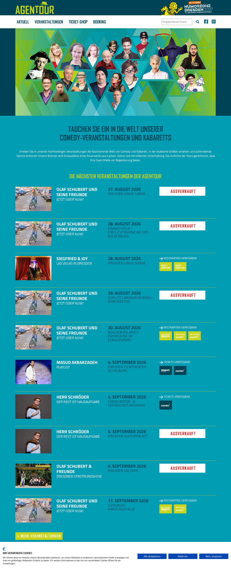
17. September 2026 (128, 500)
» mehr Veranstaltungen (39, 536)
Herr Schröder (72, 397)
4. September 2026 (127, 362)
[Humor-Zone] (187, 7)
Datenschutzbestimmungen (119, 546)
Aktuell (23, 21)
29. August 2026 (124, 293)
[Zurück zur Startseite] (34, 8)
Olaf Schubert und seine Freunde (76, 192)
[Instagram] (213, 22)
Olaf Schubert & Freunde (74, 469)
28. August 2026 (124, 223)
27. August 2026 (124, 189)
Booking (99, 21)
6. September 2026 (127, 431)
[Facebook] (206, 22)
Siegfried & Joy (72, 258)
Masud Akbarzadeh (76, 362)
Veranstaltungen (49, 21)
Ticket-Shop (78, 21)
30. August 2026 (124, 327)
